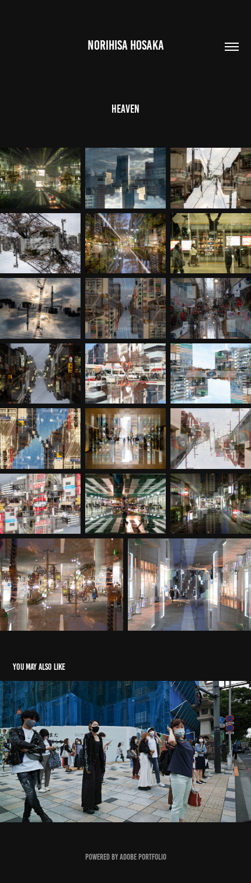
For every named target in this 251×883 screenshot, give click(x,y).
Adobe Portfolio (143, 857)
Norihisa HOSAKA (126, 45)
